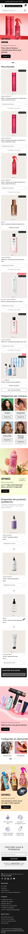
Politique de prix (6, 903)
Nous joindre (5, 923)
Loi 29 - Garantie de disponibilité (10, 909)
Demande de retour (7, 917)
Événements (5, 890)
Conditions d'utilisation (7, 907)
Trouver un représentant (8, 921)
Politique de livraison (7, 901)
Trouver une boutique (7, 919)
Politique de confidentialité (9, 905)
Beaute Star (18, 928)
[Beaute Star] (13, 6)
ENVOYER (14, 859)
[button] (25, 6)
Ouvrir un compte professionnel (10, 892)
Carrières (3, 888)
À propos (4, 886)
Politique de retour (6, 899)
